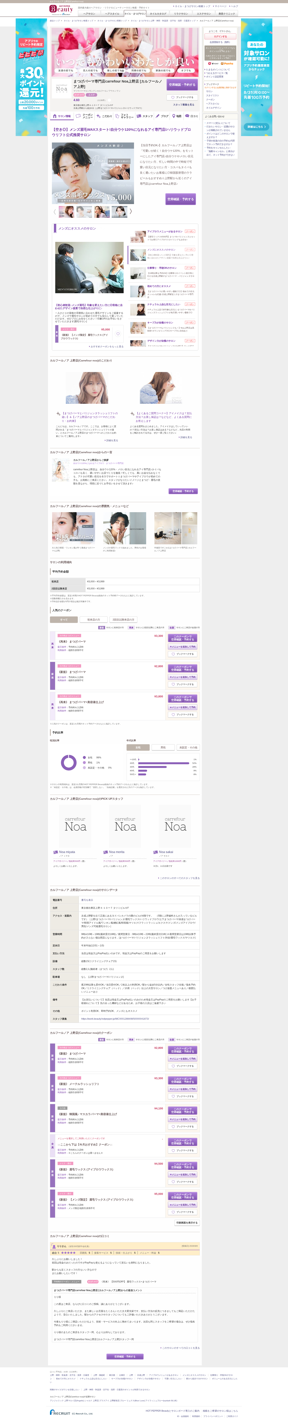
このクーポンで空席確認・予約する (182, 638)
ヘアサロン (89, 13)
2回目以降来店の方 (123, 619)
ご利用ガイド (232, 1416)
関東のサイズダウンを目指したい (64, 1390)
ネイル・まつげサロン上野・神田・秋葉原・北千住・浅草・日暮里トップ (163, 21)
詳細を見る (112, 440)
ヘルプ (234, 6)
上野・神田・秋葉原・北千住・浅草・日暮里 (69, 1375)
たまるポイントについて (218, 69)
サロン (209, 91)
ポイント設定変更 (214, 76)
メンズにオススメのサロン (194, 1375)
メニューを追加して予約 (184, 646)
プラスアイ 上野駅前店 (109, 1400)
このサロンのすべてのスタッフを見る (180, 878)
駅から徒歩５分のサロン (197, 1379)
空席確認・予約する (182, 84)
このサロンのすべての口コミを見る (181, 1348)
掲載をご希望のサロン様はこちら (220, 1410)
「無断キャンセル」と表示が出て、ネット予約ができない (220, 153)
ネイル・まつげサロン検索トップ (192, 6)
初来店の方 (93, 619)
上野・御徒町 (99, 1375)
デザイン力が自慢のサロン (148, 1379)
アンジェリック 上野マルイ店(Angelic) (67, 1400)
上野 (131, 1375)
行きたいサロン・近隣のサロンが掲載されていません (220, 128)
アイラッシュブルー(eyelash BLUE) (161, 1400)
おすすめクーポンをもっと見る (107, 346)
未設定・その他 (188, 747)
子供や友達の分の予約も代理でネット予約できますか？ (220, 142)
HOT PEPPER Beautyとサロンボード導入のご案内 (172, 1410)
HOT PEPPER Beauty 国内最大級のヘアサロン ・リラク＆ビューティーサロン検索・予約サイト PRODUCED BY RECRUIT (61, 10)
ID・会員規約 (183, 1416)
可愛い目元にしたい (173, 1379)
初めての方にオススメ (66, 1379)
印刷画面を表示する (187, 1222)
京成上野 (141, 1375)
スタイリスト (212, 95)
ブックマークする (184, 97)
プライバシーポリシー (213, 1416)
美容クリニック (227, 13)
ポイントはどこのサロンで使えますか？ (220, 135)
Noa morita (116, 852)
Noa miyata (67, 852)
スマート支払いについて (218, 123)
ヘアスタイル (112, 13)
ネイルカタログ (158, 13)
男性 (163, 747)
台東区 (122, 1375)
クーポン (210, 99)
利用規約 (196, 1416)
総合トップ (55, 21)
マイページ (220, 6)
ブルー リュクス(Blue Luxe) (132, 1400)
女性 (138, 747)
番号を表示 (87, 900)
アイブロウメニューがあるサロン (163, 1375)
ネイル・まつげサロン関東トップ (112, 21)
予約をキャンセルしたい (218, 147)
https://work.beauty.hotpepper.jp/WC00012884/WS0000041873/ (115, 1018)
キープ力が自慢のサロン (122, 1379)
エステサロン (204, 13)
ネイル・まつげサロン (135, 13)
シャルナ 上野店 (91, 1400)
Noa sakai (166, 852)
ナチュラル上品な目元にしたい (93, 1379)
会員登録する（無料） (220, 42)
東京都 (112, 1375)
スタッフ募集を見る (183, 104)
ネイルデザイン (213, 107)
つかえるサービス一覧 (217, 73)
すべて (64, 619)
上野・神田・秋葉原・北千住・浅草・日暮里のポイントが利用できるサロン (116, 1390)
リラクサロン (181, 13)
